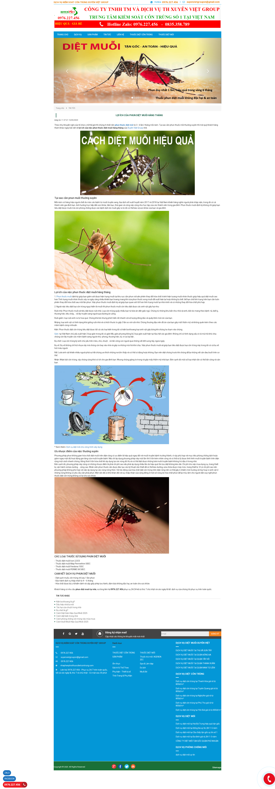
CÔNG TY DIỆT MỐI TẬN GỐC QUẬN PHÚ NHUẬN (197, 747)
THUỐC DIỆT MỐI (147, 658)
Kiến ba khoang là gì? (65, 607)
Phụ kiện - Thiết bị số (121, 677)
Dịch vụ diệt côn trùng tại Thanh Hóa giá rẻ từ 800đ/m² (196, 688)
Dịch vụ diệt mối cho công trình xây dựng (84, 453)
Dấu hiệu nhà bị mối (65, 610)
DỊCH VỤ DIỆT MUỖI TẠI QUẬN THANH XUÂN (195, 669)
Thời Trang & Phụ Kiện (122, 681)
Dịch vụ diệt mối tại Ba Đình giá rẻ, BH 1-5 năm (196, 742)
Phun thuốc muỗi (64, 302)
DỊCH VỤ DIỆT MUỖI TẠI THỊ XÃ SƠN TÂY (194, 656)
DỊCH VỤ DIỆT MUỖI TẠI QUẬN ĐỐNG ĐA (193, 660)
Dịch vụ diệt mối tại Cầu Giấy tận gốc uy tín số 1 (196, 738)
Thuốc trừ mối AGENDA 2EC (150, 663)
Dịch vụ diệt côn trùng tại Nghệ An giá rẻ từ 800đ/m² (194, 702)
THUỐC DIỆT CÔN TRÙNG (123, 658)
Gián (56, 339)
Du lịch (143, 673)
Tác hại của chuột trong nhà (68, 613)
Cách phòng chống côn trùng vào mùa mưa (75, 624)
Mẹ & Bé (143, 677)
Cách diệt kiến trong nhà (67, 622)
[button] (66, 73)
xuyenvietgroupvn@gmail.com (203, 2)
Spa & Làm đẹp (146, 669)
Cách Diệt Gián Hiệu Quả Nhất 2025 (71, 619)
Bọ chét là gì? (62, 616)
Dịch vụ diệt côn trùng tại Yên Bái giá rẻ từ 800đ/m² (198, 716)
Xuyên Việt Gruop (135, 133)
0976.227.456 (170, 2)
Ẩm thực (116, 669)
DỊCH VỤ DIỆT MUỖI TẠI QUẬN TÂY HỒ (193, 665)
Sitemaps (216, 773)
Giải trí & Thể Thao (120, 673)
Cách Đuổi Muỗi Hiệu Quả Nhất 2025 (72, 627)
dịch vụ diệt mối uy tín (185, 760)
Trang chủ (60, 114)
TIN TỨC (72, 114)
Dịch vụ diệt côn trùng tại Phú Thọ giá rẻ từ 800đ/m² (194, 710)
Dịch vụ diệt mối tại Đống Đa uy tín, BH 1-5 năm (196, 734)
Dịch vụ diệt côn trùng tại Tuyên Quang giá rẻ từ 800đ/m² (197, 695)
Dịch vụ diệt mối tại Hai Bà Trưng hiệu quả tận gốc (198, 729)
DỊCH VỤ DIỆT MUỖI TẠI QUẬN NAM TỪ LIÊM (195, 673)
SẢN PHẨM (117, 662)
